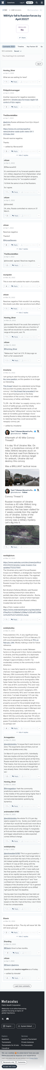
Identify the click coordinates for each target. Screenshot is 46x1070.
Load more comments (22, 986)
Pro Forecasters (27, 1045)
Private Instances (27, 1042)
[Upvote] (4, 81)
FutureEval (5, 1048)
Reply (15, 82)
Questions (5, 1039)
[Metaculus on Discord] (7, 1019)
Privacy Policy (33, 1058)
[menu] (39, 81)
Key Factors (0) (32, 46)
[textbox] (22, 77)
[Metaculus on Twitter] (3, 1019)
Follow (24, 434)
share (24, 38)
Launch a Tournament (29, 1039)
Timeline (21, 46)
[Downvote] (8, 81)
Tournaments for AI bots (10, 1045)
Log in (22, 2)
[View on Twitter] (38, 432)
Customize (21, 1062)
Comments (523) (9, 46)
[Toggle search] (36, 2)
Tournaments (6, 1042)
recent (16, 51)
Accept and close (9, 1066)
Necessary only (8, 1062)
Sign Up (29, 2)
